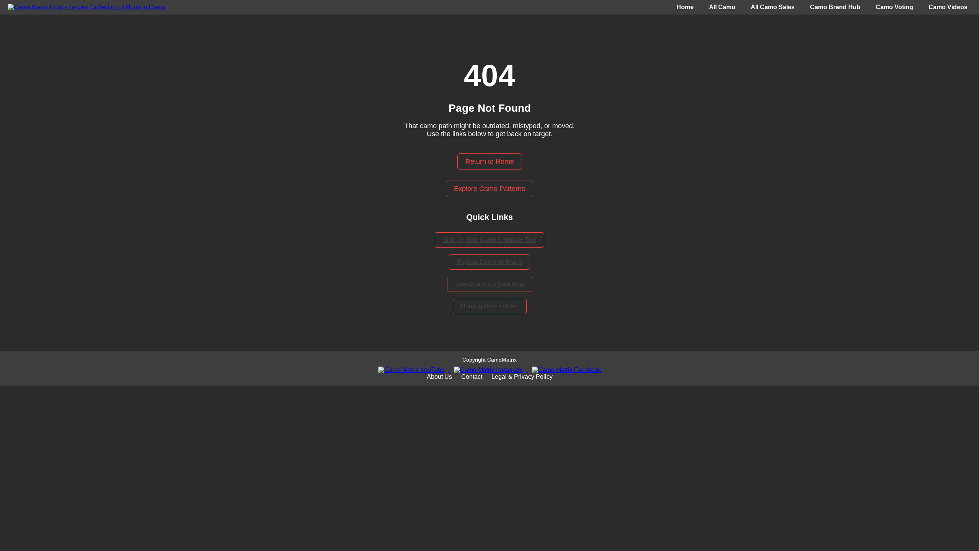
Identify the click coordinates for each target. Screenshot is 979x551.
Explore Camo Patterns (489, 188)
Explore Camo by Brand (489, 262)
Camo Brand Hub (835, 7)
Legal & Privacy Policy (522, 376)
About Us (439, 376)
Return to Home (489, 161)
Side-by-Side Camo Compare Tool (489, 239)
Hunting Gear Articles (490, 306)
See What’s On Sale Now (489, 284)
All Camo (722, 7)
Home (685, 7)
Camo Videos (948, 7)
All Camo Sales (773, 7)
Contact (471, 376)
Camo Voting (894, 7)
